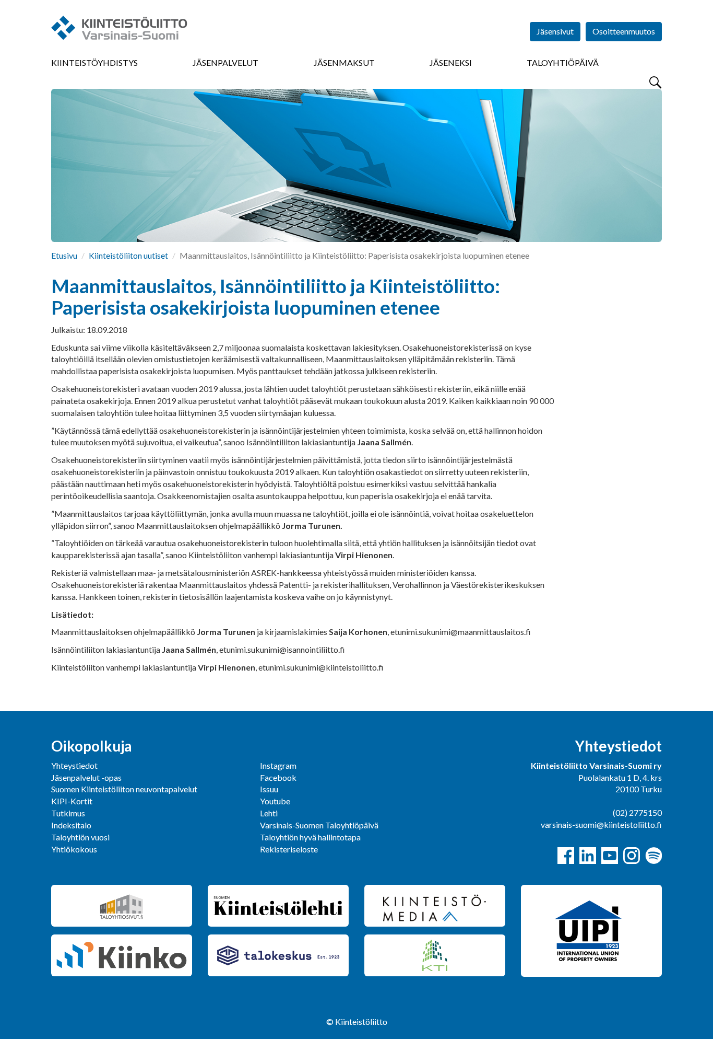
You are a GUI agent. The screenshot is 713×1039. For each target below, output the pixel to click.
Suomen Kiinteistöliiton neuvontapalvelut (124, 789)
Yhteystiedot (74, 765)
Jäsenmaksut (344, 62)
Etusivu (64, 255)
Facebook (278, 777)
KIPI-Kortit (71, 801)
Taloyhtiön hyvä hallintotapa (310, 837)
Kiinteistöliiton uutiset (128, 255)
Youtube (275, 801)
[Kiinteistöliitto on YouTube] (609, 855)
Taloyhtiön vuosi (80, 837)
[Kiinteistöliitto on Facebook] (565, 855)
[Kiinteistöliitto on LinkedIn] (587, 855)
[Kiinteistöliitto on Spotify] (653, 855)
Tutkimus (68, 813)
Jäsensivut (555, 31)
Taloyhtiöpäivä (563, 62)
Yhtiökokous (74, 849)
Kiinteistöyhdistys (94, 62)
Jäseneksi (451, 62)
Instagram (278, 765)
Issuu (269, 789)
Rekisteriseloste (289, 849)
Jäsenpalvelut (225, 62)
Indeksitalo (71, 825)
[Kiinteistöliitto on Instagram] (631, 855)
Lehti (269, 813)
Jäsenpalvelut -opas (86, 777)
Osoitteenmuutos (623, 31)
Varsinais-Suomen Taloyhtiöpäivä (319, 825)
